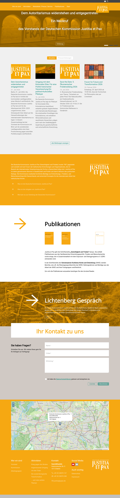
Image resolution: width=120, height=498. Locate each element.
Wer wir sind (16, 6)
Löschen (92, 384)
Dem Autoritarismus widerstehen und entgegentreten (19, 84)
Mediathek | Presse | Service (42, 6)
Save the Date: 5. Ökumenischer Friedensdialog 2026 (68, 84)
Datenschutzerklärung (63, 379)
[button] (105, 1)
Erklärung (60, 44)
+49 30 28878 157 (60, 473)
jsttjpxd (59, 481)
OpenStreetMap (98, 449)
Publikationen (59, 6)
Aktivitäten (27, 6)
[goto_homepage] (102, 9)
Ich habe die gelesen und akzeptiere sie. (68, 379)
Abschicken (103, 384)
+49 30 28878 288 (60, 476)
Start (68, 6)
